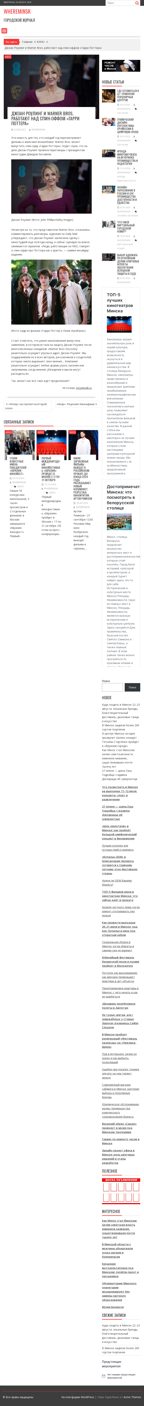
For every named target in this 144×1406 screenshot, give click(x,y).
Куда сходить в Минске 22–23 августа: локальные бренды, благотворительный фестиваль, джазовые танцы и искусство (121, 713)
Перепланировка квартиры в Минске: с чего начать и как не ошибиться (120, 992)
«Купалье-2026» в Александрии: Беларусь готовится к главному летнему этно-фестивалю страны (119, 865)
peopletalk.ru (84, 388)
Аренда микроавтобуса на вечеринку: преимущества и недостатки (127, 157)
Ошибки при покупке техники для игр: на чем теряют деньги (120, 1073)
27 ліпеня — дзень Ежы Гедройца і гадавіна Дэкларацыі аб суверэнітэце (119, 775)
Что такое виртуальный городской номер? (126, 227)
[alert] (121, 1376)
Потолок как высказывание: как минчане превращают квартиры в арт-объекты (120, 977)
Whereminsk (17, 11)
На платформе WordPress (77, 1397)
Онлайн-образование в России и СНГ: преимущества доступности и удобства (127, 195)
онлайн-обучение (127, 215)
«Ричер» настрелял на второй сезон (26, 406)
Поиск (106, 681)
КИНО (8, 56)
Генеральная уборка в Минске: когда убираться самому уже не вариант (118, 946)
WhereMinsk (38, 129)
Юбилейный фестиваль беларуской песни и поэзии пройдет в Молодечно (120, 961)
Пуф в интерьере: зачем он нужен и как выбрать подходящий (119, 1058)
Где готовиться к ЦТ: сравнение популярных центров (128, 95)
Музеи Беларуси (113, 1307)
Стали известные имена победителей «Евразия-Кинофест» (18, 466)
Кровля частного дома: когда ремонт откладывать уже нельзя (121, 911)
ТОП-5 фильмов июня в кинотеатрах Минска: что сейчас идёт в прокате (120, 896)
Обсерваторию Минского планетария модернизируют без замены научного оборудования (119, 1292)
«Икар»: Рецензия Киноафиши (75, 404)
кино (20, 486)
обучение (122, 113)
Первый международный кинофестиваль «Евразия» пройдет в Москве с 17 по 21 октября (51, 469)
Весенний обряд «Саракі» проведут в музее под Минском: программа (119, 1128)
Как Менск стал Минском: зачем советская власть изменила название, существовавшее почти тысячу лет (118, 758)
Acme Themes (132, 1397)
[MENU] (4, 30)
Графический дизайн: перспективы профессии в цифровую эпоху (127, 125)
